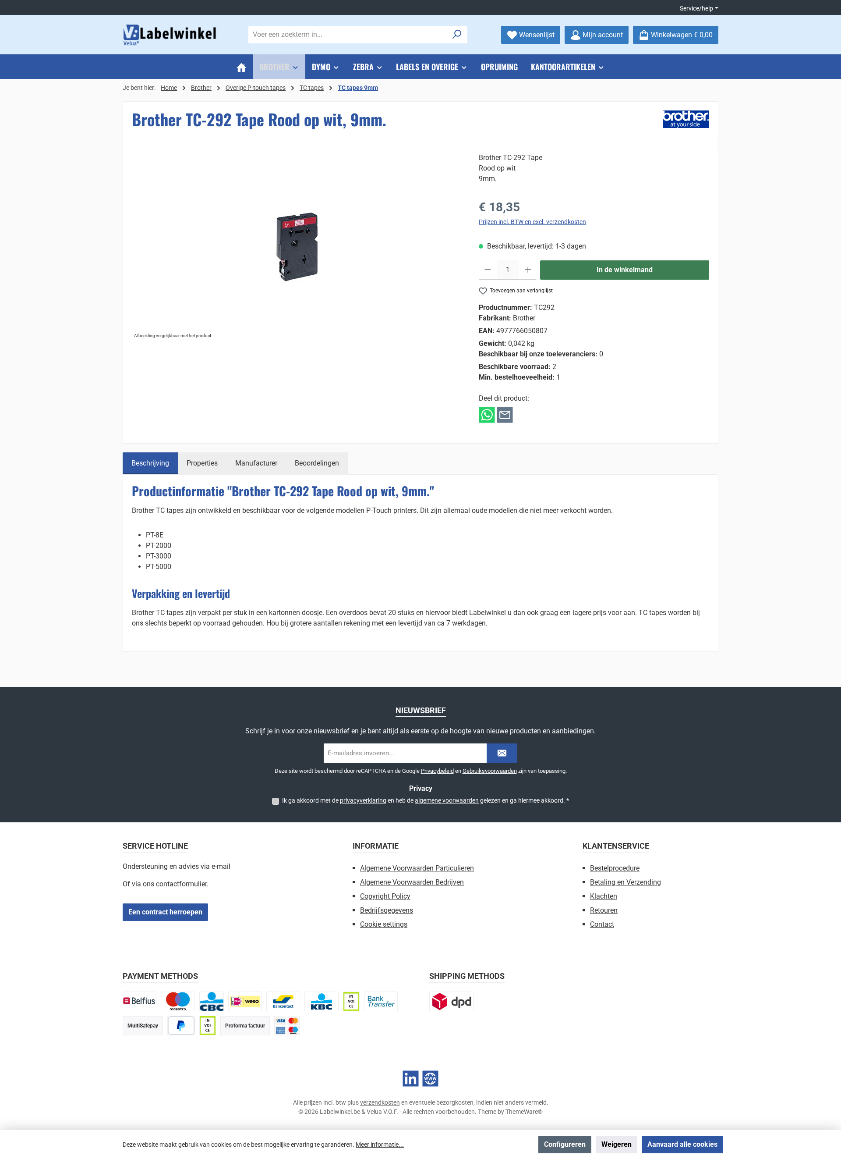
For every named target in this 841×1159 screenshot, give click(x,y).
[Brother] (686, 119)
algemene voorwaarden (447, 800)
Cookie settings (383, 924)
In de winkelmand (625, 270)
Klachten (603, 896)
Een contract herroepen (165, 912)
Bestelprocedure (615, 868)
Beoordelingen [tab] (317, 463)
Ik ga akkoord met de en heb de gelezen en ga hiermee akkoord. (425, 800)
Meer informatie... (380, 1144)
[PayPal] (181, 1025)
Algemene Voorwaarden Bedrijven (412, 882)
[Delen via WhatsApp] (487, 414)
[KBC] (321, 1001)
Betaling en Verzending (625, 882)
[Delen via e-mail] (505, 414)
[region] (296, 247)
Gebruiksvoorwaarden (490, 771)
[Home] (241, 66)
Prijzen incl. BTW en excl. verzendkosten (532, 221)
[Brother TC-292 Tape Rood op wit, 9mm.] (296, 247)
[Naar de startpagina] (171, 35)
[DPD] (451, 1001)
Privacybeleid (437, 771)
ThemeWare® (524, 1111)
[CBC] (211, 1001)
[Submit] (502, 753)
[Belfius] (139, 1001)
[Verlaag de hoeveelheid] (488, 270)
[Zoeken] (457, 34)
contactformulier (181, 884)
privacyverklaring (363, 800)
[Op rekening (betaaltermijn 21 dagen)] (207, 1025)
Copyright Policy (385, 896)
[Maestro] (177, 1001)
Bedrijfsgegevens (386, 910)
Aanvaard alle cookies (682, 1144)
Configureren (565, 1144)
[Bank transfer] (381, 1001)
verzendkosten (380, 1102)
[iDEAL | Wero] (245, 1001)
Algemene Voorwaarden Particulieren (417, 868)
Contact (602, 924)
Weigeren (616, 1144)
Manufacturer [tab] (256, 463)
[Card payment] (287, 1025)
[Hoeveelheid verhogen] (528, 270)
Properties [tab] (202, 463)
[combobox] (347, 34)
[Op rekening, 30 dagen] (351, 1001)
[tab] (150, 463)
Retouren (604, 910)
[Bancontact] (283, 1001)
